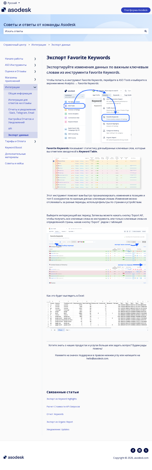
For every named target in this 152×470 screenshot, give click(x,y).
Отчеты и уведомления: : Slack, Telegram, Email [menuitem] (22, 111)
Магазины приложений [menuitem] (12, 79)
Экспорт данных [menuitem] (18, 135)
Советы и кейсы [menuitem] (14, 163)
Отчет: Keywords (55, 414)
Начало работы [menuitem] (14, 58)
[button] (35, 59)
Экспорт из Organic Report (60, 421)
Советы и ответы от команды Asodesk (40, 24)
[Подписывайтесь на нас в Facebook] (133, 450)
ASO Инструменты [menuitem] (15, 65)
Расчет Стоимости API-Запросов (63, 406)
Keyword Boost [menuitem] (13, 147)
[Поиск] (145, 31)
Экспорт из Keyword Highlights (62, 398)
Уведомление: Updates (58, 429)
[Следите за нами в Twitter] (146, 450)
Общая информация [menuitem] (20, 93)
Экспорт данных (60, 44)
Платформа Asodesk (136, 10)
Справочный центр (15, 44)
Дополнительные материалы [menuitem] (15, 155)
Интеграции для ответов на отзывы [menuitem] (19, 101)
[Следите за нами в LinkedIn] (139, 450)
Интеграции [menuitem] (12, 87)
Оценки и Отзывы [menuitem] (15, 71)
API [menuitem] (10, 128)
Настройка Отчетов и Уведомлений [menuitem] (21, 120)
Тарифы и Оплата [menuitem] (15, 141)
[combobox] (73, 31)
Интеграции (38, 44)
